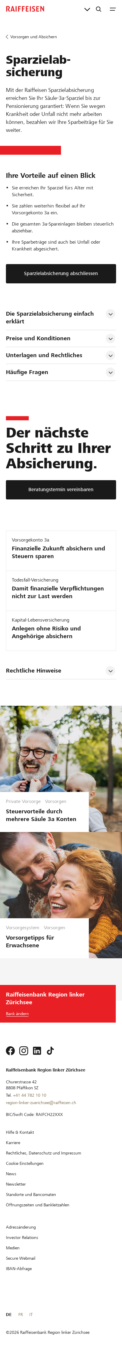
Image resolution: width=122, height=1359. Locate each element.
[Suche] (98, 8)
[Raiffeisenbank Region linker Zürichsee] (25, 8)
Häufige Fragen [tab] (27, 372)
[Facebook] (10, 1050)
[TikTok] (50, 1050)
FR (20, 1314)
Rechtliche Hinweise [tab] (33, 670)
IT (31, 1314)
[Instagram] (23, 1050)
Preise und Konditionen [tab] (38, 338)
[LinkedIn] (37, 1050)
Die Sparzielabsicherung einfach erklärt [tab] (51, 317)
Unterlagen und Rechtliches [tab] (44, 355)
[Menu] (113, 8)
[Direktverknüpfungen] (87, 8)
